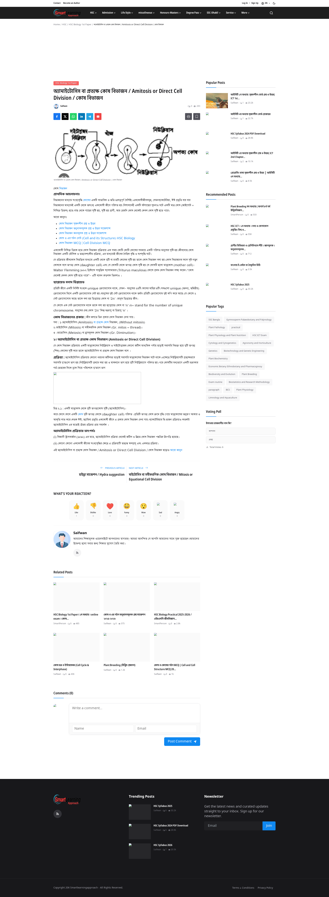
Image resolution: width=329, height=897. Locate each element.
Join (191, 469)
